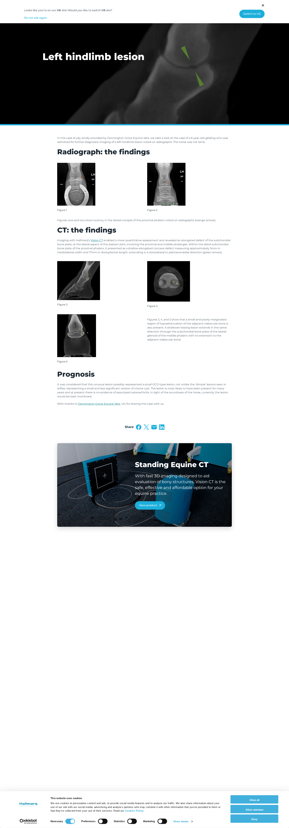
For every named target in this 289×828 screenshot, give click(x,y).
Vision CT (97, 240)
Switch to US (252, 13)
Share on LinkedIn (161, 427)
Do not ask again (35, 17)
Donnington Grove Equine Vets (99, 403)
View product (148, 505)
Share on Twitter (146, 427)
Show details (180, 821)
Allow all (254, 800)
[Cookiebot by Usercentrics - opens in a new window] (28, 821)
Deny (254, 819)
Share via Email (154, 427)
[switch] (103, 821)
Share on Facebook (138, 427)
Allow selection (254, 809)
